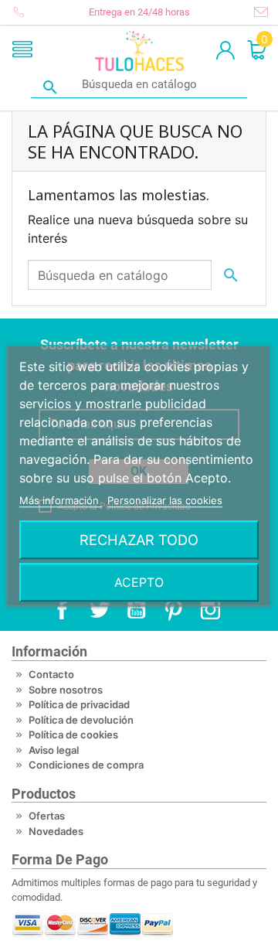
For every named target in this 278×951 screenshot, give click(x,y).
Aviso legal (54, 750)
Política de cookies (73, 734)
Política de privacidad (79, 704)
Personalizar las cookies (164, 500)
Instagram (210, 609)
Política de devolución (81, 720)
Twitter (98, 609)
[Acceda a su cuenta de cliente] (225, 51)
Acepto (139, 582)
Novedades (56, 831)
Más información (60, 500)
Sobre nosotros (66, 689)
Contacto (51, 674)
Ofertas (47, 816)
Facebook (61, 609)
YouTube (135, 609)
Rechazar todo (139, 539)
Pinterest (173, 609)
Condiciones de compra (86, 764)
